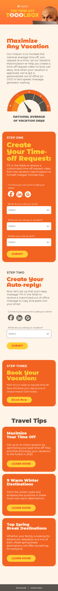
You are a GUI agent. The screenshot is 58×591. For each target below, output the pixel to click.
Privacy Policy (36, 588)
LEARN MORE (21, 463)
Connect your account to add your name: (26, 186)
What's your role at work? (21, 236)
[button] (19, 194)
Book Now (19, 399)
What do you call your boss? (23, 204)
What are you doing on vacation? (25, 220)
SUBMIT (17, 254)
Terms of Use (21, 588)
